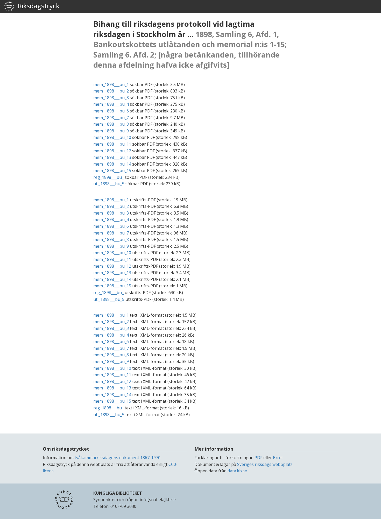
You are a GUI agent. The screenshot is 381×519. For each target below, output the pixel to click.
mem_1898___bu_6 (111, 111)
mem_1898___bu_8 (111, 124)
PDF (258, 457)
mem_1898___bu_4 (111, 104)
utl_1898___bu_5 (108, 184)
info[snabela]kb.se (158, 499)
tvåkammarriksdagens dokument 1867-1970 (117, 457)
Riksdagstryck (36, 5)
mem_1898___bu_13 (112, 157)
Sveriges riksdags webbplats (265, 464)
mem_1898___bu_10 (112, 137)
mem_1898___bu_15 (112, 170)
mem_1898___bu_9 (111, 131)
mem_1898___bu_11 (112, 144)
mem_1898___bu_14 (112, 164)
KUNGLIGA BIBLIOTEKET (117, 493)
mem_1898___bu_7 (111, 117)
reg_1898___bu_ (108, 177)
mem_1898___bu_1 (111, 84)
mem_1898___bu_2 (111, 91)
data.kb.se (237, 471)
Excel (278, 457)
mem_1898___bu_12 (112, 151)
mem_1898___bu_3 (111, 98)
